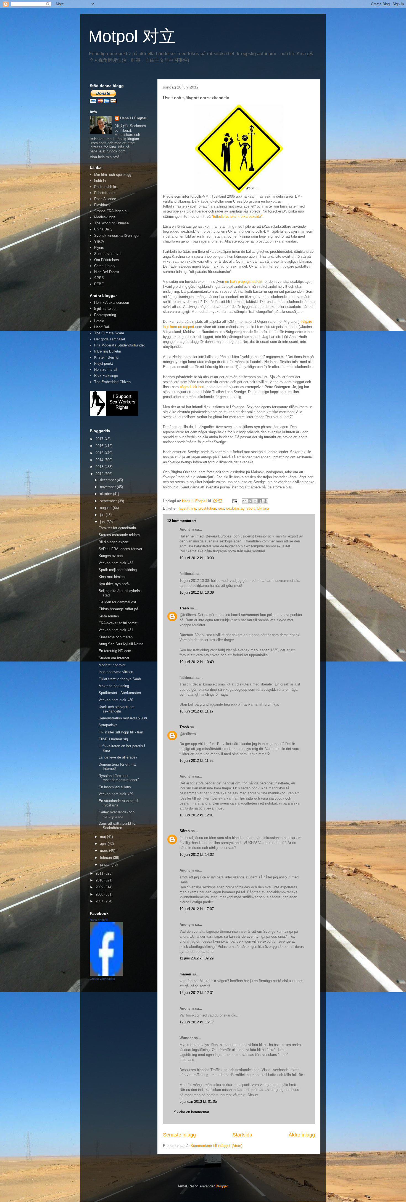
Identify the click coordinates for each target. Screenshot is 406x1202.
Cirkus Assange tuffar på (118, 609)
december (108, 480)
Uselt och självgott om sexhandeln (117, 709)
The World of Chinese (111, 223)
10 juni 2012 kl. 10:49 (197, 662)
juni (103, 522)
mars (104, 850)
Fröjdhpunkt (103, 363)
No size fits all (105, 369)
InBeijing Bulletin (107, 351)
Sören (185, 831)
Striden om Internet (114, 658)
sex (221, 508)
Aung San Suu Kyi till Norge (121, 644)
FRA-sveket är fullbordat (118, 623)
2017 (100, 439)
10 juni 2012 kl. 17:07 (197, 909)
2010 (100, 880)
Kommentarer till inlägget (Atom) (216, 1146)
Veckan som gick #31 (116, 630)
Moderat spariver (112, 665)
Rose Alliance (105, 199)
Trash (184, 608)
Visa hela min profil (105, 157)
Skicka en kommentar (191, 1112)
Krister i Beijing (106, 357)
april (104, 843)
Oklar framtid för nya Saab (120, 679)
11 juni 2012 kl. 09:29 (196, 958)
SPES (99, 278)
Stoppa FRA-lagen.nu (111, 211)
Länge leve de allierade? (118, 757)
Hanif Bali (102, 327)
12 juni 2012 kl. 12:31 (197, 993)
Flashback (102, 205)
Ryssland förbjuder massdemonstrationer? (119, 778)
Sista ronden (109, 616)
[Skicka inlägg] (234, 501)
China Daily (103, 229)
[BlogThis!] (249, 501)
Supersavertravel (107, 254)
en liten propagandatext (243, 281)
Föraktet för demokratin (117, 528)
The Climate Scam (109, 333)
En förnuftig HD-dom (115, 651)
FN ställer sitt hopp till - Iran (121, 732)
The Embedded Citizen (112, 382)
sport (251, 508)
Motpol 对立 (132, 36)
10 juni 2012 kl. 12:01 (197, 815)
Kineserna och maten (116, 637)
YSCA (99, 242)
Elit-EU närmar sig (113, 739)
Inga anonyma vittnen (116, 672)
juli (103, 515)
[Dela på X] (255, 501)
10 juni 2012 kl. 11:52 (196, 761)
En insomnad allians (115, 787)
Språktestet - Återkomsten (120, 693)
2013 (100, 467)
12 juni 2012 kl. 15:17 (197, 1022)
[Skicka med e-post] (244, 501)
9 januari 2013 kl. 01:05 (198, 1101)
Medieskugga (104, 217)
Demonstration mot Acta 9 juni (123, 718)
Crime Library (104, 266)
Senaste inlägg (179, 1135)
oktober (106, 494)
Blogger (222, 1186)
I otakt (99, 321)
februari (106, 858)
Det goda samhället (109, 339)
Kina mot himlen (112, 577)
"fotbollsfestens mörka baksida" (237, 216)
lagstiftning (187, 508)
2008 (100, 894)
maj (103, 837)
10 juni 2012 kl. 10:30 (197, 558)
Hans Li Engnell (133, 118)
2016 (100, 446)
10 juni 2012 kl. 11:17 (196, 711)
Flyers (99, 248)
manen (185, 974)
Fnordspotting (105, 315)
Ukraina (263, 508)
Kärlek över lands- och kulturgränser (117, 814)
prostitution (207, 508)
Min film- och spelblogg (112, 175)
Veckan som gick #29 (116, 794)
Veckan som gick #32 (116, 563)
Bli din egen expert (113, 542)
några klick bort (192, 387)
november (108, 487)
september (109, 501)
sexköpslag (235, 508)
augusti (106, 508)
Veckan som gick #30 (116, 700)
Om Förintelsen (106, 260)
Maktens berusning (114, 686)
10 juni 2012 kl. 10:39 (197, 592)
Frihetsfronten (105, 193)
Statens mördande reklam (119, 535)
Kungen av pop (111, 556)
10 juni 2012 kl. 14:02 (197, 855)
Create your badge (102, 978)
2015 (100, 453)
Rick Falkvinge (106, 375)
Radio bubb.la (105, 187)
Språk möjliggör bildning (118, 570)
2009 (100, 887)
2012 (100, 474)
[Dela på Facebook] (260, 501)
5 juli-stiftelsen (105, 308)
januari (106, 864)
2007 (100, 901)
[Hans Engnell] (106, 974)
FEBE (99, 284)
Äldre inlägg (302, 1135)
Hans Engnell (98, 919)
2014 (100, 460)
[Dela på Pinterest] (265, 501)
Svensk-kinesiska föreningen (117, 235)
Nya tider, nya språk (115, 584)
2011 (100, 873)
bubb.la (100, 181)
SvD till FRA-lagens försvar (120, 549)
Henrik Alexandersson (111, 302)
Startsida (242, 1135)
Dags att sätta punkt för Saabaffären (117, 825)
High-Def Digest (106, 272)
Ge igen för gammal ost (117, 602)
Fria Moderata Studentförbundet (119, 345)
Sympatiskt (108, 725)
